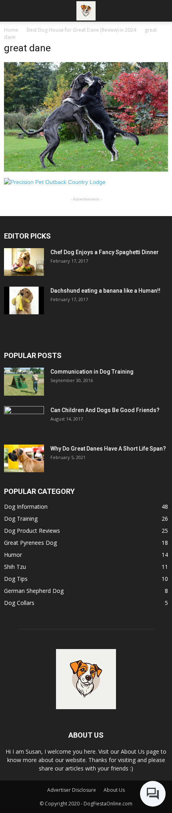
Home (11, 29)
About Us (114, 790)
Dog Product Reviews (32, 530)
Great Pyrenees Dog (30, 542)
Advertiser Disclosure (71, 790)
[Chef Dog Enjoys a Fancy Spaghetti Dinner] (24, 262)
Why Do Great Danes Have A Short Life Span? (108, 448)
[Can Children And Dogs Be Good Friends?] (24, 420)
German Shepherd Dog (34, 591)
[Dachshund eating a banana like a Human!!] (24, 300)
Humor (13, 554)
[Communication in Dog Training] (24, 382)
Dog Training (21, 518)
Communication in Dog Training (92, 371)
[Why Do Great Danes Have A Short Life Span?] (24, 458)
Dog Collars (19, 603)
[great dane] (86, 169)
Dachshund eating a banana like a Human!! (105, 290)
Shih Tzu (15, 566)
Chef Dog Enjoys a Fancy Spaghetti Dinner (104, 252)
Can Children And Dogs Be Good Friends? (105, 410)
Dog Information (26, 506)
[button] (161, 11)
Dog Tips (16, 578)
